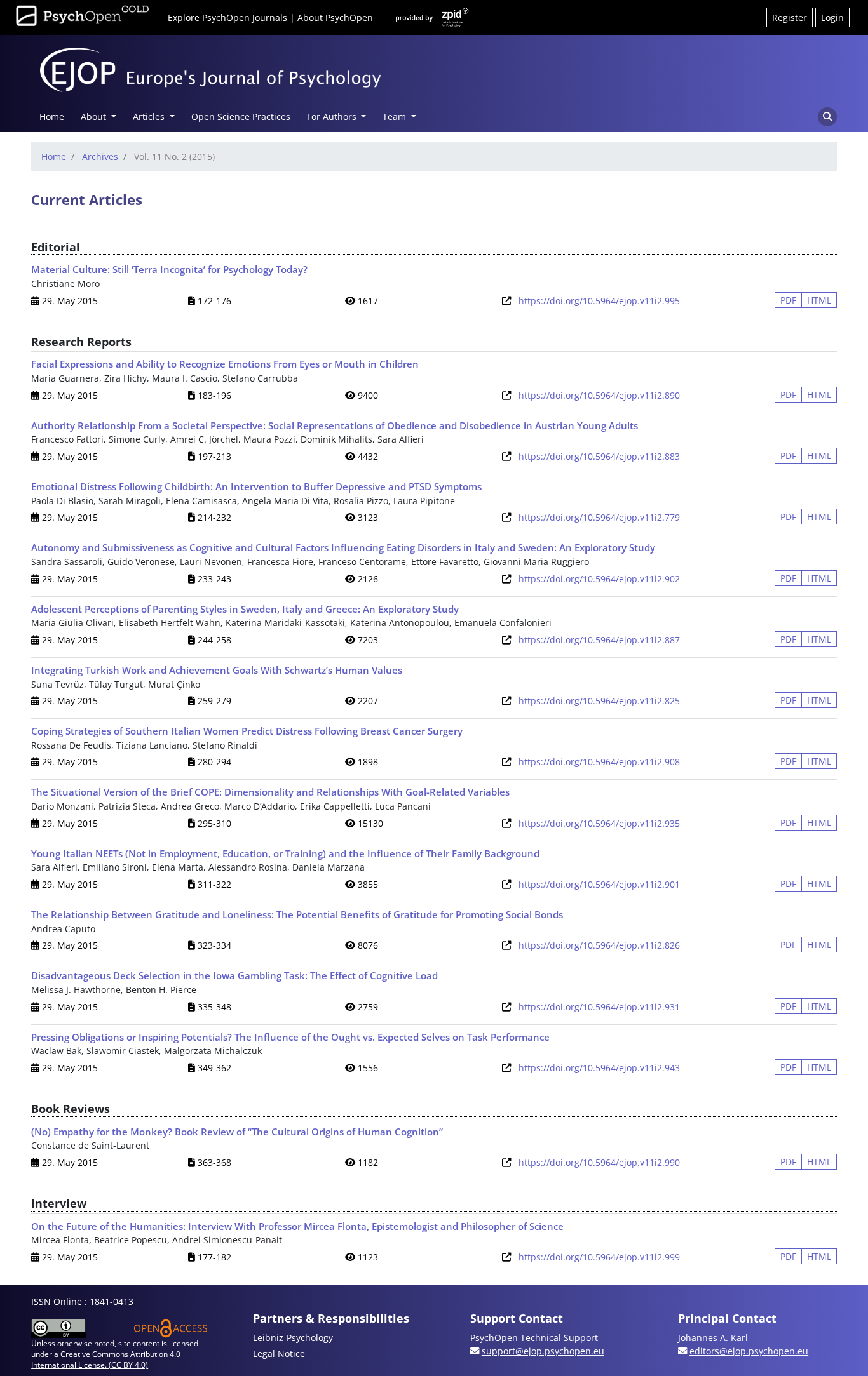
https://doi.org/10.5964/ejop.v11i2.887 (599, 640)
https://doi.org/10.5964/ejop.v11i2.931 (599, 1007)
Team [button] (396, 116)
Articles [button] (150, 116)
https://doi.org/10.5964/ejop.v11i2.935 (599, 823)
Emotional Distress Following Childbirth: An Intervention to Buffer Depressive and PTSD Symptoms (256, 486)
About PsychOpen (335, 17)
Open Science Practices (240, 116)
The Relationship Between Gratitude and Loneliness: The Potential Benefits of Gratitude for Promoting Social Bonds (297, 914)
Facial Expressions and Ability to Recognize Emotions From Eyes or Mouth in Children (225, 363)
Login (832, 17)
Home (51, 116)
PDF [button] (788, 300)
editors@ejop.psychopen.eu (748, 1351)
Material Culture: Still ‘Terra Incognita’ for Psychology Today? (169, 269)
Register (789, 17)
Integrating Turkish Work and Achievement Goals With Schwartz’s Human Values (216, 670)
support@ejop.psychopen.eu (543, 1351)
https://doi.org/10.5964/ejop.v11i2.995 (599, 301)
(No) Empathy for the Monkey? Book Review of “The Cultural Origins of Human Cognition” (237, 1131)
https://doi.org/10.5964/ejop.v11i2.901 (599, 884)
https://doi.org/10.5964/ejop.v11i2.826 (599, 945)
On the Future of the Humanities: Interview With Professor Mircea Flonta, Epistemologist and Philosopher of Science (297, 1226)
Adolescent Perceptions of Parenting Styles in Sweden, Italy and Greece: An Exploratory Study (245, 609)
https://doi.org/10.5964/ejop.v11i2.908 (599, 762)
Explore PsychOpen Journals (227, 17)
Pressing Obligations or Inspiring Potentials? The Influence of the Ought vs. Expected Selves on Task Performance (290, 1037)
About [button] (95, 116)
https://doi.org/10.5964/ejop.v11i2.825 (599, 701)
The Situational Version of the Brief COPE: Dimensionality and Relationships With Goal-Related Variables (270, 791)
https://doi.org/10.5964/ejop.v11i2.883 (599, 456)
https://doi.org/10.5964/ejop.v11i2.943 (599, 1068)
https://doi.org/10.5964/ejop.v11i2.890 (599, 395)
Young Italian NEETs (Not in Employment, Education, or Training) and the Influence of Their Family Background (285, 853)
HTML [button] (819, 300)
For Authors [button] (333, 116)
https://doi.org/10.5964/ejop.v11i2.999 (599, 1257)
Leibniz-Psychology (293, 1338)
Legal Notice (279, 1353)
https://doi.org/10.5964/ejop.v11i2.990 (599, 1162)
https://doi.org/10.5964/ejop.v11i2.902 (599, 579)
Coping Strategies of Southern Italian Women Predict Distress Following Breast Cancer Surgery (247, 731)
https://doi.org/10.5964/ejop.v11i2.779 (599, 517)
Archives (100, 156)
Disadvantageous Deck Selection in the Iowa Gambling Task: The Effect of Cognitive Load (234, 975)
